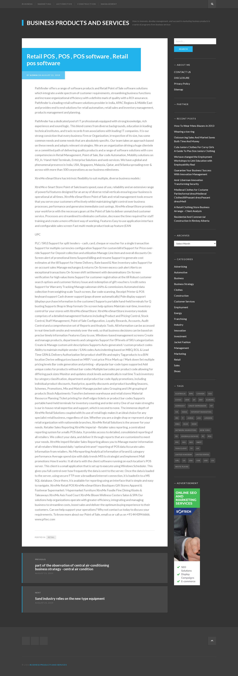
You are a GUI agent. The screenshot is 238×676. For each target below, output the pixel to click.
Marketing (44, 4)
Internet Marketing (201, 412)
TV (191, 448)
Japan (190, 418)
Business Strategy (184, 283)
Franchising (180, 318)
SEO (191, 442)
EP (194, 400)
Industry (178, 324)
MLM (185, 424)
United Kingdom (183, 454)
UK (197, 448)
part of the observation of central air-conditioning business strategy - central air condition (72, 567)
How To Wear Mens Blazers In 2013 (194, 125)
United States (202, 454)
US (184, 460)
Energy (178, 313)
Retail (51, 537)
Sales (177, 365)
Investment (180, 336)
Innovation (180, 330)
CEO (210, 394)
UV (212, 460)
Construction (86, 4)
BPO (191, 394)
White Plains (181, 467)
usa (191, 460)
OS (176, 436)
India (184, 412)
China (178, 400)
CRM (187, 400)
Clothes (178, 289)
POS (209, 436)
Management (109, 4)
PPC (177, 442)
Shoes (177, 371)
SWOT (199, 442)
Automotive (64, 4)
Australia (180, 394)
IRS (176, 418)
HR (176, 412)
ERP (201, 400)
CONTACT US (182, 71)
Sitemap (178, 89)
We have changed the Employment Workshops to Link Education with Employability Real (193, 160)
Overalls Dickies (189, 436)
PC (203, 436)
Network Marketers (185, 430)
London (208, 418)
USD (206, 460)
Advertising (180, 266)
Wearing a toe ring (184, 131)
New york (205, 430)
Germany (180, 406)
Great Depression (197, 406)
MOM (194, 424)
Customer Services (184, 301)
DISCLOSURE (181, 77)
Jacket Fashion (182, 342)
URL (177, 460)
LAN (199, 418)
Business (27, 4)
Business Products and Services (78, 23)
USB (198, 460)
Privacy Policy (182, 83)
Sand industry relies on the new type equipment (70, 598)
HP (211, 406)
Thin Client (181, 448)
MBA (177, 424)
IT (183, 418)
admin (34, 75)
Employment (181, 307)
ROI (184, 442)
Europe (210, 400)
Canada (200, 394)
